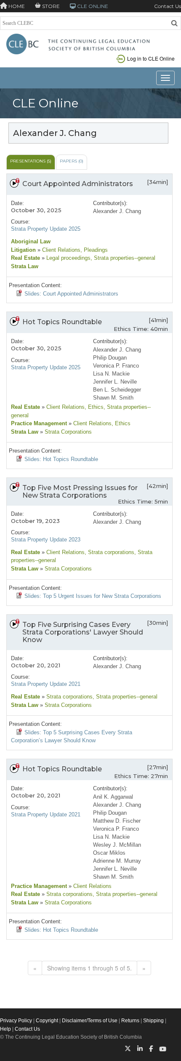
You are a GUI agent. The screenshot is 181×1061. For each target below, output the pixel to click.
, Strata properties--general (122, 258)
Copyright (47, 1021)
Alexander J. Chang (117, 211)
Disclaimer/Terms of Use (89, 1021)
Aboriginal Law (31, 241)
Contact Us (167, 6)
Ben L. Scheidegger (117, 390)
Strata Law (24, 266)
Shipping (153, 1021)
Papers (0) (71, 161)
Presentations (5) (30, 161)
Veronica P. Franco (116, 366)
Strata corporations (69, 696)
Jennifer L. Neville (115, 382)
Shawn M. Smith (113, 398)
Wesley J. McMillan (117, 845)
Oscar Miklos (109, 853)
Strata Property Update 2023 (45, 539)
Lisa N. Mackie (111, 374)
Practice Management (39, 423)
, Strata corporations (109, 552)
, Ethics (94, 407)
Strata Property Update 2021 (45, 684)
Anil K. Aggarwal (113, 797)
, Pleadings (94, 250)
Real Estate (25, 258)
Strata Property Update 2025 (45, 229)
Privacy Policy (16, 1021)
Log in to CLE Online (151, 58)
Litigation (23, 250)
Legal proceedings (67, 258)
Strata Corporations (67, 432)
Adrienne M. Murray (117, 861)
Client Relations (60, 250)
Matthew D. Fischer (117, 821)
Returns (130, 1021)
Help (5, 1029)
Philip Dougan (110, 358)
